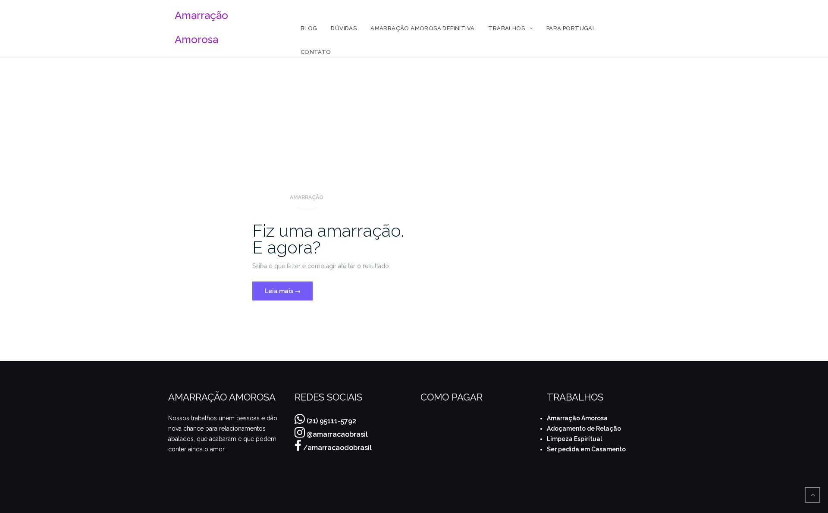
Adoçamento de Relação (584, 428)
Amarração (306, 197)
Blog (309, 28)
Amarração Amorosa (577, 418)
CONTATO (316, 52)
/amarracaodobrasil (337, 448)
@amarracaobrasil (337, 434)
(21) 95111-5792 (331, 421)
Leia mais (289, 288)
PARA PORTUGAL (571, 28)
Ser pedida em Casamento (586, 449)
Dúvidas (344, 28)
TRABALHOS (506, 28)
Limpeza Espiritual (574, 438)
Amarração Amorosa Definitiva (422, 28)
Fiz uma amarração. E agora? (328, 238)
